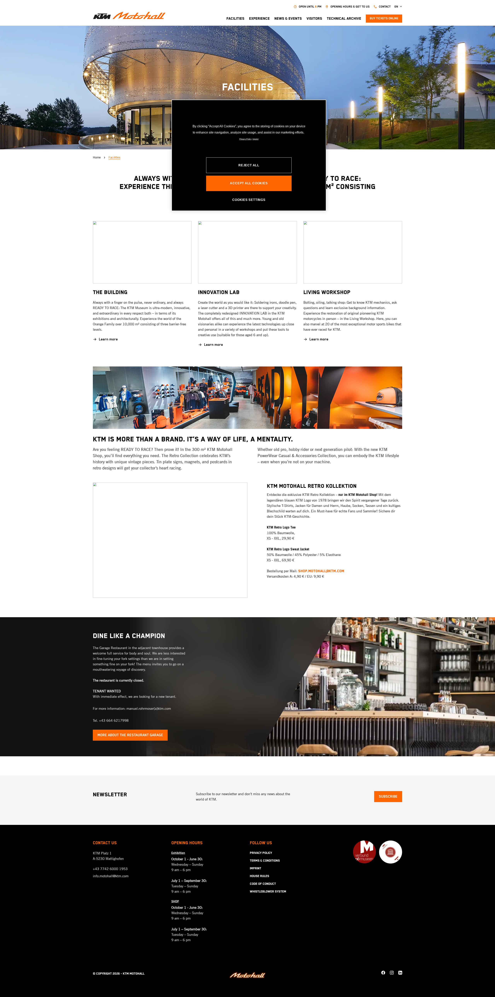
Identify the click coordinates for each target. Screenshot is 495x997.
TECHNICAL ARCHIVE (344, 19)
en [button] (396, 6)
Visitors (314, 19)
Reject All (248, 165)
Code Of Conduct (263, 884)
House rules (259, 876)
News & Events (288, 19)
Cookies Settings (248, 199)
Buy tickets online (384, 18)
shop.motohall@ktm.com (321, 571)
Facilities (235, 19)
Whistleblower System (268, 891)
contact (385, 6)
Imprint (255, 868)
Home (97, 157)
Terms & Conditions (265, 861)
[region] (249, 155)
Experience (259, 19)
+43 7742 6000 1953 (110, 869)
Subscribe (388, 797)
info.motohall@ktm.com (111, 876)
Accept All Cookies (249, 183)
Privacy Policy (261, 853)
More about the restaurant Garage (130, 735)
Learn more (108, 339)
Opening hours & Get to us (350, 6)
